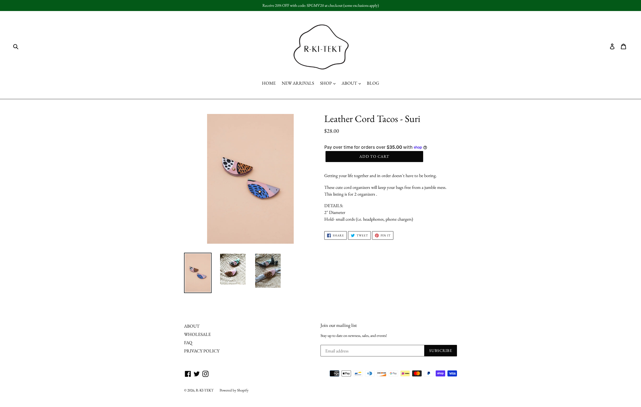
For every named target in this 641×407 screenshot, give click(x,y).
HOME (269, 83)
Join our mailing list (338, 325)
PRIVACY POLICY (201, 351)
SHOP (326, 83)
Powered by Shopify (234, 390)
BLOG (373, 83)
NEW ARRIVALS (298, 83)
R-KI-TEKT (205, 390)
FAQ (188, 342)
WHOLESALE (197, 334)
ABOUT (350, 83)
